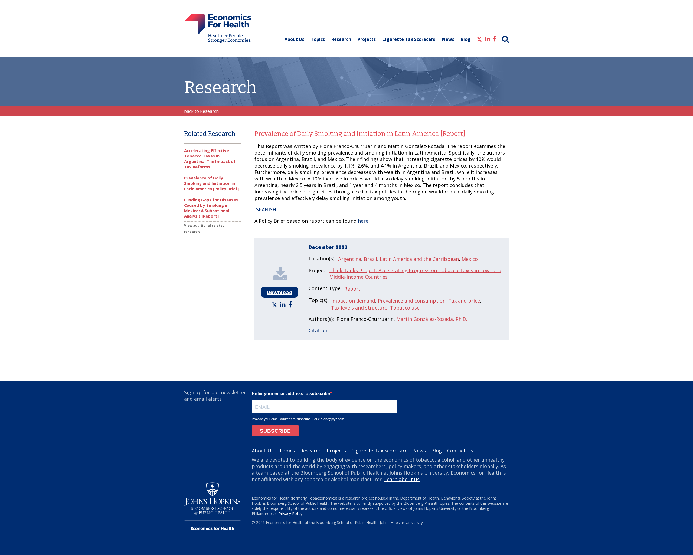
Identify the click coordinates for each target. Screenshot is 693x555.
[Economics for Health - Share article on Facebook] (291, 304)
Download (279, 292)
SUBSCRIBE (275, 431)
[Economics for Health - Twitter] (479, 38)
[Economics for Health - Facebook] (494, 38)
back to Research (201, 111)
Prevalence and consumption (412, 300)
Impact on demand (353, 300)
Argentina (349, 259)
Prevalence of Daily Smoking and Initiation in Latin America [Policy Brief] (211, 183)
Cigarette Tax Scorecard (409, 39)
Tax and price (464, 300)
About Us (294, 39)
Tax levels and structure (359, 307)
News (448, 39)
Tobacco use (405, 307)
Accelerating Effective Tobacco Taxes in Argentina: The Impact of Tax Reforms (210, 158)
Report (352, 288)
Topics (318, 39)
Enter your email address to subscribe (291, 393)
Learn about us (402, 479)
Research (341, 39)
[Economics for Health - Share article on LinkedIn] (283, 304)
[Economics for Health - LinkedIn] (487, 38)
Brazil (370, 259)
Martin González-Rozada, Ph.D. (431, 319)
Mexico (470, 259)
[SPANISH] (266, 209)
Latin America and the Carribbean (419, 259)
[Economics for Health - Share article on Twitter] (275, 304)
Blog (465, 39)
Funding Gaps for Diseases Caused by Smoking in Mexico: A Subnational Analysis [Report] (211, 208)
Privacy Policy (290, 513)
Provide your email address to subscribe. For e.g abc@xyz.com (298, 419)
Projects (367, 39)
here (363, 221)
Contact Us (460, 450)
